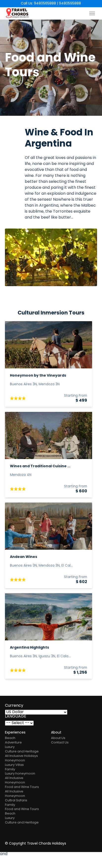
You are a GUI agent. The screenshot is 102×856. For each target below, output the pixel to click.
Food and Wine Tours (22, 787)
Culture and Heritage (22, 751)
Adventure (13, 742)
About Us (58, 738)
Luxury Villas (14, 765)
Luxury (10, 747)
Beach (10, 738)
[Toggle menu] (92, 13)
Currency (14, 706)
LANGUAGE (15, 717)
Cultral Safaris (16, 800)
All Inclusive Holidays (21, 756)
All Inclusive (14, 778)
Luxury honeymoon (20, 773)
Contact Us (60, 742)
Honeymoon (15, 760)
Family (10, 769)
